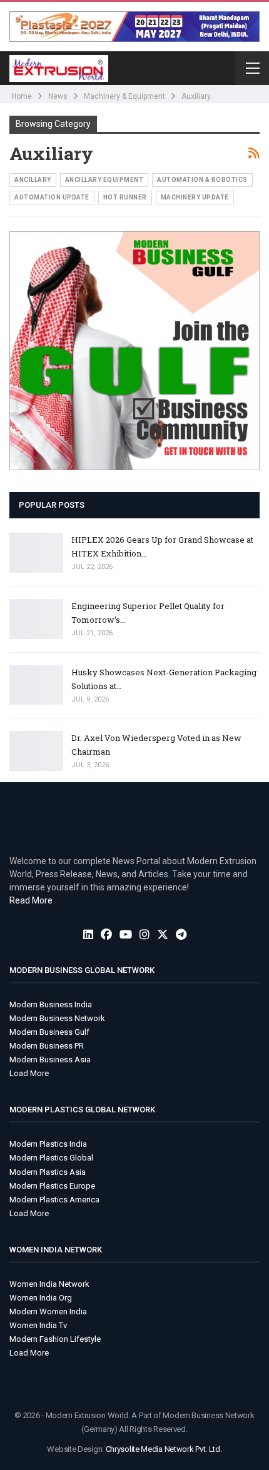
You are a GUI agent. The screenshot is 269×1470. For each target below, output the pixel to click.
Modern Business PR (46, 1045)
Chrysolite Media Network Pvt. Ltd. (164, 1449)
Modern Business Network (57, 1018)
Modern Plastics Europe (52, 1186)
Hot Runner (125, 197)
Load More (29, 1073)
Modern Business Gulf (49, 1032)
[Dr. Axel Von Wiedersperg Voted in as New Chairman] (36, 751)
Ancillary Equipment (104, 179)
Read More (31, 900)
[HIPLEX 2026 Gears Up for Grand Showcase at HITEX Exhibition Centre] (36, 553)
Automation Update (51, 197)
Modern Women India (48, 1311)
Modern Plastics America (54, 1199)
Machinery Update (195, 197)
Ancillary (32, 179)
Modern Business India (50, 1004)
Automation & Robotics (202, 179)
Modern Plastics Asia (47, 1172)
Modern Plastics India (48, 1144)
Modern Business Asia (50, 1059)
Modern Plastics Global (51, 1157)
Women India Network (49, 1284)
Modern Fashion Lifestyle (55, 1339)
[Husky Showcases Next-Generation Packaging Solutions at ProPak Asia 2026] (36, 685)
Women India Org (40, 1297)
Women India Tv (38, 1325)
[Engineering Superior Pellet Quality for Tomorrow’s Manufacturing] (36, 619)
